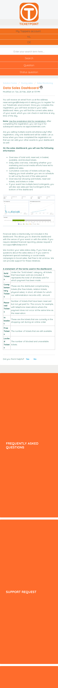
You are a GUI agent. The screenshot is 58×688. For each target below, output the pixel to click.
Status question (29, 72)
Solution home (10, 83)
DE (29, 42)
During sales (27, 83)
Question (29, 65)
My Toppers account (28, 31)
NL (29, 36)
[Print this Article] (41, 87)
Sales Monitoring (45, 83)
